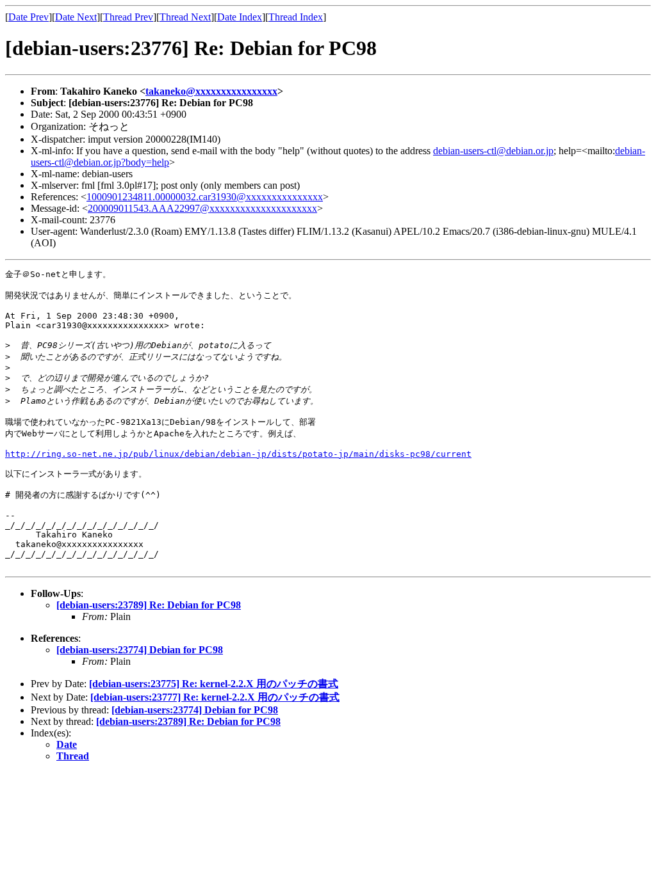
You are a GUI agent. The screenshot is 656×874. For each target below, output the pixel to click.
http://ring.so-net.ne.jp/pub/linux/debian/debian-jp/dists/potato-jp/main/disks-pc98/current (238, 454)
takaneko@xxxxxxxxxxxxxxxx (211, 91)
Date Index (239, 17)
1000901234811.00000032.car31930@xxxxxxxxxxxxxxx (204, 196)
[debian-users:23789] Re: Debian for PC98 (148, 605)
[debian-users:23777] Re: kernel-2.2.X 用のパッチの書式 (215, 697)
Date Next (76, 17)
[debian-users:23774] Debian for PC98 (139, 649)
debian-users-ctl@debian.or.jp (493, 150)
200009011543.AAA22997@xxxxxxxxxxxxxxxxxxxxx (202, 208)
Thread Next (185, 17)
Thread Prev (128, 17)
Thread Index (295, 17)
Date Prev (28, 17)
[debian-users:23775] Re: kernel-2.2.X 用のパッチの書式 (213, 683)
